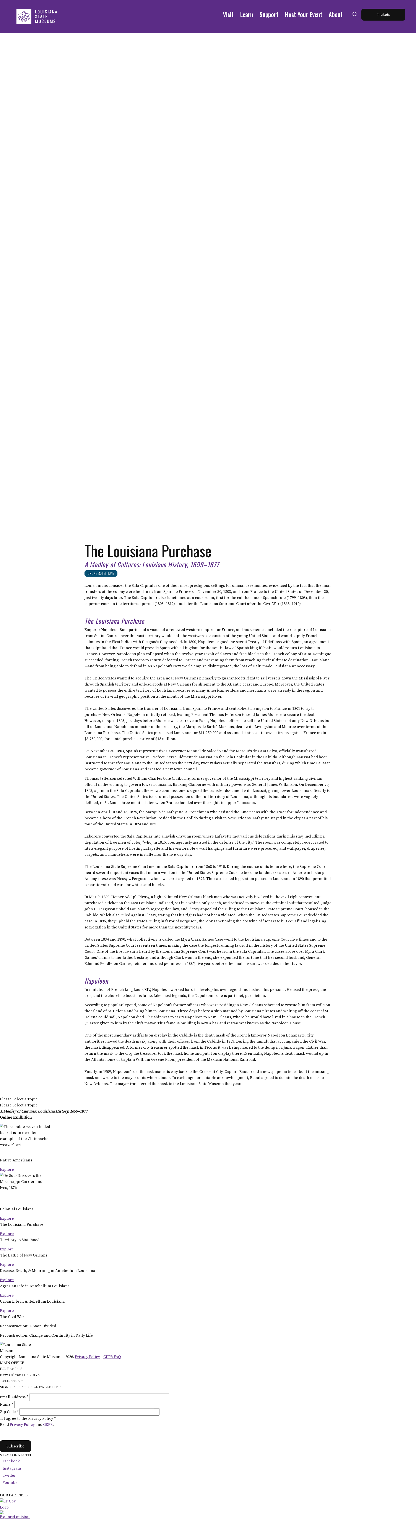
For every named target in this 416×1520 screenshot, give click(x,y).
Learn (246, 14)
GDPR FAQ (112, 1356)
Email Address (14, 1397)
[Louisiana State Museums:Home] (36, 16)
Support (269, 14)
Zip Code (9, 1411)
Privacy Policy (87, 1356)
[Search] (355, 19)
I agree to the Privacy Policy (30, 1418)
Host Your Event (303, 14)
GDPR (48, 1424)
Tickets (383, 14)
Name (6, 1404)
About (336, 14)
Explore (7, 1169)
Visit (228, 14)
